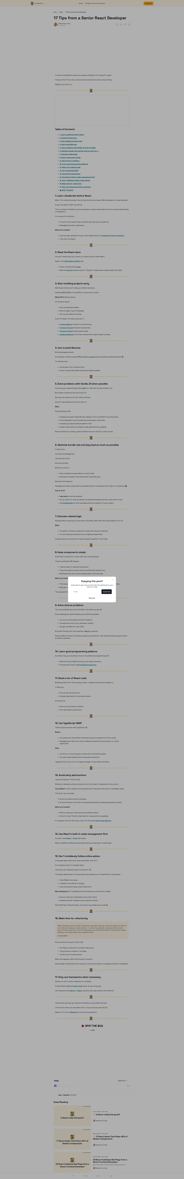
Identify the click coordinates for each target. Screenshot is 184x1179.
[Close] (113, 580)
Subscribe (106, 592)
